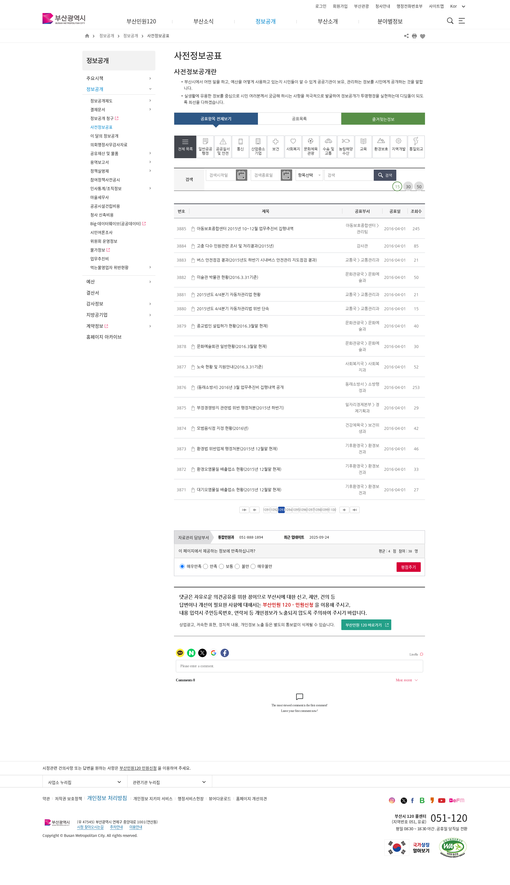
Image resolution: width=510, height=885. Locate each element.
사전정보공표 (158, 36)
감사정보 (94, 303)
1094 (288, 509)
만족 (213, 566)
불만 (245, 566)
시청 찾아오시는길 (90, 826)
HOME (87, 36)
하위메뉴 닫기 (150, 89)
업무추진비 (99, 259)
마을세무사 (99, 197)
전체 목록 (185, 149)
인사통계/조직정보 (106, 188)
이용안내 (135, 826)
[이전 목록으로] (255, 510)
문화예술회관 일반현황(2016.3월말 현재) (232, 346)
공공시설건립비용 (105, 206)
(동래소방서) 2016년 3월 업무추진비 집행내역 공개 (240, 387)
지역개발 (399, 149)
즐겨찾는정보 (383, 119)
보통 (229, 566)
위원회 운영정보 (103, 241)
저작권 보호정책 (68, 799)
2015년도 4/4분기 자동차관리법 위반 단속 (233, 308)
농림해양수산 (346, 151)
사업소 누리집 (59, 782)
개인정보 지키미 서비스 (153, 799)
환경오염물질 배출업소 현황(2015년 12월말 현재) (239, 469)
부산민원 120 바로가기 (364, 625)
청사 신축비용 (102, 215)
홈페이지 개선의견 (251, 799)
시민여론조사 (101, 232)
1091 (267, 509)
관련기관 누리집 (146, 782)
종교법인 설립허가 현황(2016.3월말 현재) (232, 326)
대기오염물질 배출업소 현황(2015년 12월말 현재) (239, 489)
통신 (240, 149)
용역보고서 (99, 162)
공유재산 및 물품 (104, 153)
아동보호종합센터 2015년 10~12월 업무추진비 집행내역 (245, 228)
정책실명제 (99, 171)
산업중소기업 (258, 151)
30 (408, 186)
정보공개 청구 (102, 118)
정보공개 (106, 36)
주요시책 (94, 78)
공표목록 (299, 118)
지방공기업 (97, 314)
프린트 (414, 36)
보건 (275, 149)
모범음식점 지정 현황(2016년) (222, 428)
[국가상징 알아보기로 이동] (406, 847)
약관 (46, 799)
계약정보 (94, 325)
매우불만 (264, 566)
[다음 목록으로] (344, 510)
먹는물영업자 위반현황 (109, 267)
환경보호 (381, 149)
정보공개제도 (101, 101)
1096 (303, 509)
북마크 (422, 36)
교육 (363, 149)
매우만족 (194, 566)
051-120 (449, 817)
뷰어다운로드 (220, 799)
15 (397, 186)
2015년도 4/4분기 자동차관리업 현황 (229, 294)
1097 (310, 509)
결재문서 (97, 109)
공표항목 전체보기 (216, 118)
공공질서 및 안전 (223, 151)
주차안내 (116, 826)
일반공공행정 (205, 151)
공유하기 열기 (406, 36)
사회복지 (293, 149)
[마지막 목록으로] (355, 510)
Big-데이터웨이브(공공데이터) (115, 224)
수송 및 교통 (328, 151)
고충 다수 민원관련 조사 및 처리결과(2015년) (235, 246)
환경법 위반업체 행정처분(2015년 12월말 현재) (237, 448)
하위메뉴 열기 (150, 78)
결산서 (92, 292)
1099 (325, 509)
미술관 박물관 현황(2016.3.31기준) (227, 277)
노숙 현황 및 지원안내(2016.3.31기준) (230, 366)
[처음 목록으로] (244, 510)
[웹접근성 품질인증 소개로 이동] (453, 847)
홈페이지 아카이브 (104, 336)
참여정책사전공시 (105, 180)
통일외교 (416, 149)
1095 (295, 509)
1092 (274, 509)
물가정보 (97, 250)
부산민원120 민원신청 (138, 768)
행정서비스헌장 (191, 799)
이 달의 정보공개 (104, 136)
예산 (90, 281)
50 (419, 186)
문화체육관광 (311, 151)
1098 (317, 509)
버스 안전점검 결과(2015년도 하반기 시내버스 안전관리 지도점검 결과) (257, 260)
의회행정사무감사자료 (109, 145)
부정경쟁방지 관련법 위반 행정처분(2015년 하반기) (240, 407)
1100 (332, 509)
